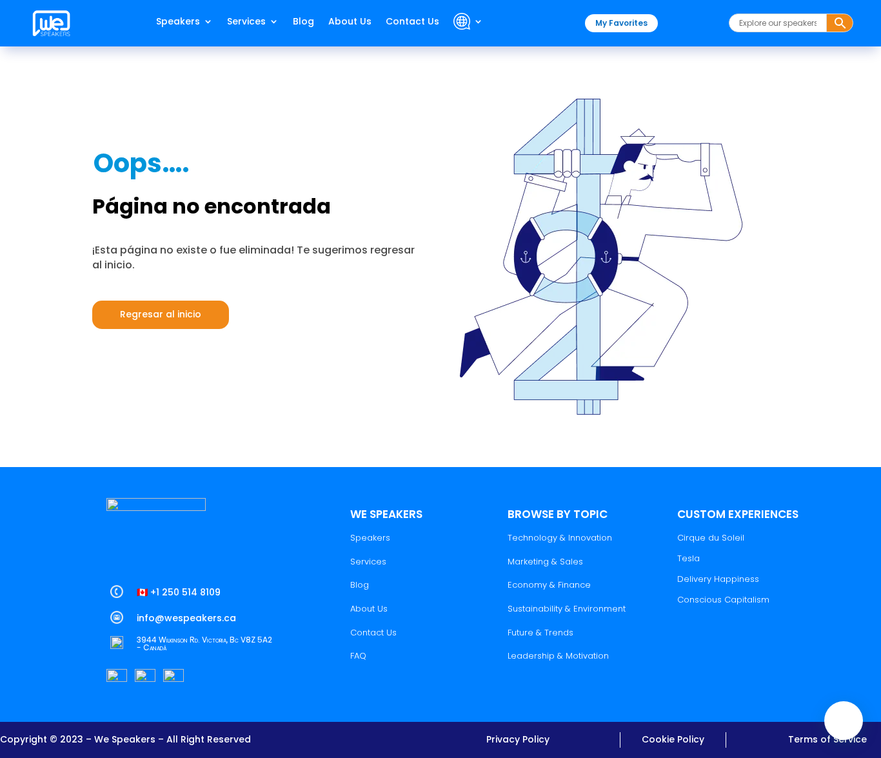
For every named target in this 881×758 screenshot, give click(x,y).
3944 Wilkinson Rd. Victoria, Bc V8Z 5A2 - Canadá (204, 643)
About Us (349, 22)
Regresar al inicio (160, 314)
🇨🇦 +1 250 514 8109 (179, 592)
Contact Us (412, 22)
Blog (303, 22)
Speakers (178, 22)
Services (246, 22)
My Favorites (621, 22)
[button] (843, 720)
